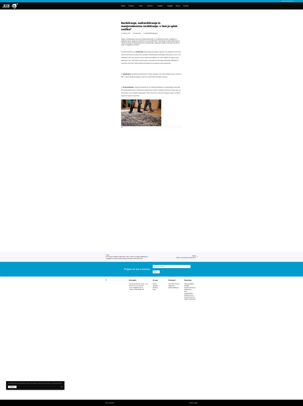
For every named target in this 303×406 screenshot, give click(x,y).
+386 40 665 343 (139, 289)
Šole (185, 291)
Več (61, 387)
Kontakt (132, 280)
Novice (155, 284)
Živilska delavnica (173, 287)
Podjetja (186, 286)
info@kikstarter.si (289, 1)
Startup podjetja (189, 284)
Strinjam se (12, 386)
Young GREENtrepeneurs (151, 33)
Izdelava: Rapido (193, 403)
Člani (154, 289)
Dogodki (155, 286)
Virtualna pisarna (189, 297)
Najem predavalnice (190, 299)
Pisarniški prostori (173, 284)
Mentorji (155, 287)
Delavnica (171, 286)
